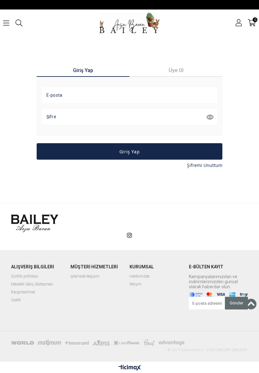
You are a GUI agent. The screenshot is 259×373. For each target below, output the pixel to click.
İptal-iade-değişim (84, 276)
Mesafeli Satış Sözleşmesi (32, 284)
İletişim (136, 284)
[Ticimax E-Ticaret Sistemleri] (129, 368)
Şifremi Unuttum (204, 165)
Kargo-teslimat (23, 292)
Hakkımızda (139, 276)
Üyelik (16, 300)
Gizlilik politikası (24, 276)
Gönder (236, 303)
